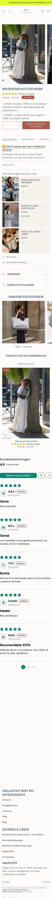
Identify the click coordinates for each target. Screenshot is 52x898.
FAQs (4, 816)
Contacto (7, 811)
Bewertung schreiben (18, 475)
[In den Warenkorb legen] (5, 435)
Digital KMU (8, 851)
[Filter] (41, 475)
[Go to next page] (34, 667)
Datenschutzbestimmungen (12, 892)
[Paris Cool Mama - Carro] (10, 240)
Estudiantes (8, 857)
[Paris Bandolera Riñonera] (10, 189)
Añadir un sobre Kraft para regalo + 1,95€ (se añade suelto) (23, 116)
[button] (10, 94)
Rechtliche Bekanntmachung (16, 845)
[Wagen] (48, 11)
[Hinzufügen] (23, 192)
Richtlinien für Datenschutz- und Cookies (23, 834)
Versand (6, 799)
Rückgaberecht (10, 805)
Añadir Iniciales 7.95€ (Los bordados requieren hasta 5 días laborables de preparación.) (24, 107)
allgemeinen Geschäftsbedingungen (15, 890)
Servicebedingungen (12, 840)
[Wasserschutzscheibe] (26, 403)
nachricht (9, 863)
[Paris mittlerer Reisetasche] (10, 214)
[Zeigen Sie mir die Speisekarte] (3, 11)
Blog (4, 822)
